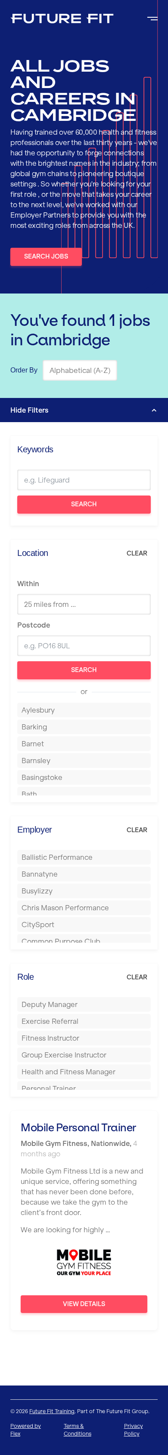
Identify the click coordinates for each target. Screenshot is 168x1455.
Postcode (33, 625)
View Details (84, 1304)
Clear (137, 553)
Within (28, 583)
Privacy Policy (133, 1430)
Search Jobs (46, 256)
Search (84, 504)
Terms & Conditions (77, 1430)
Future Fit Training (52, 1411)
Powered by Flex (25, 1430)
